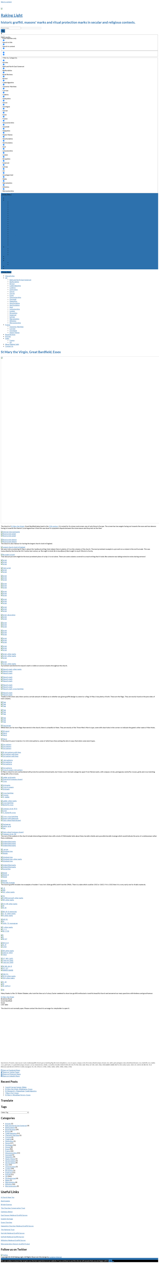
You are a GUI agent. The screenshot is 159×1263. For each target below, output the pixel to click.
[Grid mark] (5, 789)
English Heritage (7, 1219)
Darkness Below (7, 1212)
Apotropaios (5, 1201)
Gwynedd (13, 221)
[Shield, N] (5, 875)
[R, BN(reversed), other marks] (12, 898)
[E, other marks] (7, 927)
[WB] (3, 890)
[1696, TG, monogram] (9, 923)
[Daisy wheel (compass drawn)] (12, 832)
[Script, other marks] (8, 654)
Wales (7, 1180)
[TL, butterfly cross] (8, 813)
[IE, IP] (3, 945)
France (7, 247)
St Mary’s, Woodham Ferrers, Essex (18, 1095)
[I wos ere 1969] (7, 962)
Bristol (12, 206)
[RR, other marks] (7, 900)
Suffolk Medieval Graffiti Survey (12, 1237)
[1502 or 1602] (7, 953)
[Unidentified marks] (8, 842)
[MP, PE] (4, 919)
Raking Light (12, 15)
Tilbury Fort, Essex (12, 1093)
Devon (12, 214)
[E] (2, 935)
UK (6, 200)
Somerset (13, 237)
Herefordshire (15, 225)
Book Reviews (10, 257)
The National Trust (7, 1230)
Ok (110, 1261)
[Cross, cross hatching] (9, 816)
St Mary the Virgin (17, 526)
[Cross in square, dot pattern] (11, 770)
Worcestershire (15, 245)
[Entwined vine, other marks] (11, 859)
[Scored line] (5, 869)
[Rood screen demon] (9, 540)
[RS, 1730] (5, 931)
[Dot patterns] (6, 762)
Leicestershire (15, 231)
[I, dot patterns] (7, 760)
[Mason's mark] (6, 671)
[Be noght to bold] (8, 555)
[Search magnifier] (3, 31)
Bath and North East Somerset (20, 202)
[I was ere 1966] (7, 960)
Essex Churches (6, 1222)
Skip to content (6, 2)
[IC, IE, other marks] (8, 913)
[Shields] (4, 853)
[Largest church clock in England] (13, 547)
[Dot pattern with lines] (9, 754)
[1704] (3, 947)
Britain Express (6, 1204)
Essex (12, 218)
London (12, 233)
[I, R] (3, 888)
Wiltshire (13, 243)
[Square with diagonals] (9, 818)
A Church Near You (7, 1197)
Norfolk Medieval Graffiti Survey (13, 1233)
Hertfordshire (15, 227)
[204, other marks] (8, 978)
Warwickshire (14, 241)
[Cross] (4, 781)
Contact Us (9, 268)
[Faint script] (6, 568)
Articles (8, 259)
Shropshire (13, 235)
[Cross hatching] (7, 793)
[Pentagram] (6, 824)
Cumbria (12, 210)
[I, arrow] (4, 849)
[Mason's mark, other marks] (11, 669)
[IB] (2, 990)
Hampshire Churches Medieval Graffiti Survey (17, 1226)
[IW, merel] (5, 731)
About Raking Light (12, 266)
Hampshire (13, 223)
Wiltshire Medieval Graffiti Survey (13, 1240)
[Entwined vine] (7, 851)
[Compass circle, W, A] (9, 809)
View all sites (10, 198)
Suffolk (12, 239)
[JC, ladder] (5, 797)
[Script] (4, 560)
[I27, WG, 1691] (7, 958)
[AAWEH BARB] (7, 970)
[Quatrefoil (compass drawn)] (11, 779)
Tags (4, 1107)
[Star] (3, 828)
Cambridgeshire (15, 208)
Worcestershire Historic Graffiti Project (15, 1244)
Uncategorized (10, 1178)
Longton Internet (55, 1257)
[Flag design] (6, 726)
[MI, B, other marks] (8, 976)
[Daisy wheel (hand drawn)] (11, 820)
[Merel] (4, 733)
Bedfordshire (14, 204)
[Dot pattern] (6, 744)
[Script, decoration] (8, 615)
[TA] (3, 896)
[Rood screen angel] (8, 534)
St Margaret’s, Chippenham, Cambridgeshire (21, 1091)
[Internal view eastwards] (10, 532)
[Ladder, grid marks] (8, 777)
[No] (113, 1261)
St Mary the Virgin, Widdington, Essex (18, 1089)
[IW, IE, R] (5, 943)
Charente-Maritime (16, 249)
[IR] (2, 906)
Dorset (12, 216)
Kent (11, 229)
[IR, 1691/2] (5, 986)
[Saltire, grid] (6, 826)
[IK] (2, 984)
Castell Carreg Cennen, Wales (15, 1087)
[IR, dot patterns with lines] (11, 752)
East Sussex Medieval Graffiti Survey (14, 1215)
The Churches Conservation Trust (13, 1208)
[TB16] (4, 955)
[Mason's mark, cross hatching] (12, 689)
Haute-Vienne (14, 255)
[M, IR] (3, 908)
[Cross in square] (7, 787)
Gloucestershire (15, 220)
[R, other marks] (7, 915)
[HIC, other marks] (8, 892)
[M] (2, 921)
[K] (2, 937)
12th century (53, 526)
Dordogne (13, 253)
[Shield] (4, 873)
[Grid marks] (5, 785)
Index (7, 261)
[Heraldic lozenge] (8, 883)
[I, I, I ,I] (4, 929)
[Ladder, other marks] (9, 801)
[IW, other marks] (7, 951)
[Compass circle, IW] (8, 834)
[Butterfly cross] (7, 805)
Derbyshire (14, 212)
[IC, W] (3, 982)
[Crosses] (4, 795)
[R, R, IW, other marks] (9, 904)
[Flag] (3, 702)
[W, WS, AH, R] (6, 966)
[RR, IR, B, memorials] (9, 912)
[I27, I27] (4, 968)
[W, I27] (4, 939)
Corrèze (12, 251)
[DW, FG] (4, 974)
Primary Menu (6, 194)
